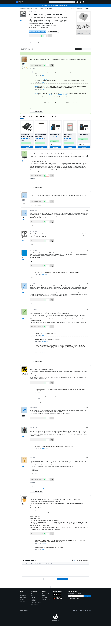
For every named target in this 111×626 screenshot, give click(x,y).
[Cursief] (25, 563)
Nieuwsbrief (22, 601)
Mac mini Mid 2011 (48, 8)
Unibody (42, 8)
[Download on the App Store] (57, 594)
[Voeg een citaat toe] (37, 563)
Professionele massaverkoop (34, 600)
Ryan (75, 560)
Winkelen (22, 118)
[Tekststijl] (32, 563)
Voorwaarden (44, 597)
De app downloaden (57, 591)
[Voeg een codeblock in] (35, 563)
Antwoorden (87, 8)
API (21, 603)
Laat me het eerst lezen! (74, 598)
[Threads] (87, 610)
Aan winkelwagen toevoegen (27, 147)
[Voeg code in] (27, 563)
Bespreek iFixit (23, 597)
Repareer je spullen (29, 2)
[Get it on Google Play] (57, 598)
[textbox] (55, 571)
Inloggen (94, 1)
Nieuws (32, 595)
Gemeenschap (38, 2)
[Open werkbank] (77, 2)
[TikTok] (71, 610)
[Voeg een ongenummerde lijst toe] (42, 563)
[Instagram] (78, 610)
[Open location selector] (80, 2)
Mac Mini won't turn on (53, 486)
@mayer (45, 79)
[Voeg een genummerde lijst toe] (44, 563)
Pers (32, 593)
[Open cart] (83, 2)
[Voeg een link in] (29, 563)
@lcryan (36, 86)
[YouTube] (81, 610)
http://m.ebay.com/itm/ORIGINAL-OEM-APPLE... (58, 94)
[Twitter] (76, 610)
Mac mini (37, 8)
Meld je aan (87, 596)
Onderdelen (73, 8)
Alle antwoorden (23, 8)
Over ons (22, 593)
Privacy (43, 595)
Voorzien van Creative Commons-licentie (58, 624)
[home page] (19, 2)
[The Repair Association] (90, 610)
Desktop (32, 8)
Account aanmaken (64, 5)
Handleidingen (80, 8)
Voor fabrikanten (34, 604)
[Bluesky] (85, 610)
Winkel (45, 2)
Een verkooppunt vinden (36, 602)
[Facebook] (74, 610)
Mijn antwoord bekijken (49, 578)
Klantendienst (23, 595)
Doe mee (33, 597)
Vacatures (22, 599)
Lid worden (88, 1)
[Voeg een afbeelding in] (51, 563)
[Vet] (23, 563)
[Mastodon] (83, 610)
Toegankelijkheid (45, 593)
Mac (29, 8)
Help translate (23, 610)
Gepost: (32, 11)
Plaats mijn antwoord (62, 578)
